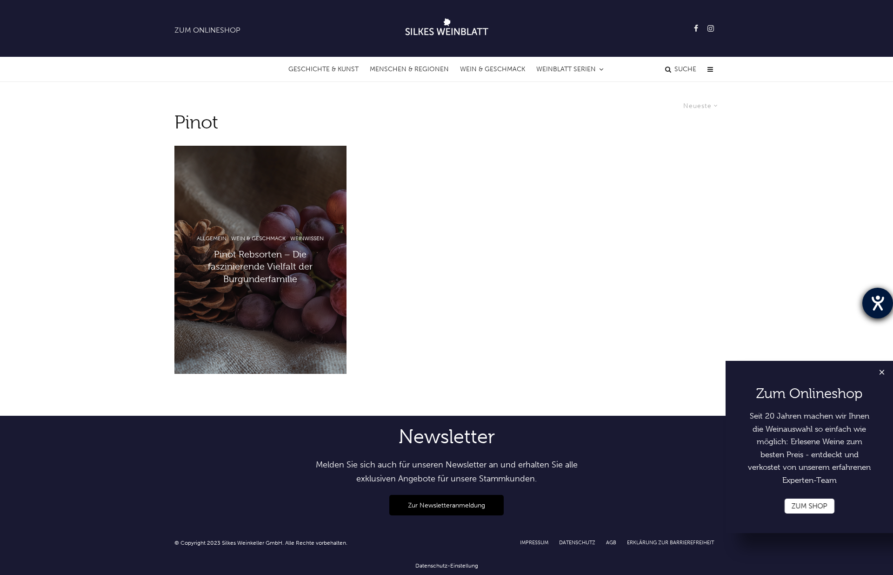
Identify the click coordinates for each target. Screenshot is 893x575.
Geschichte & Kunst (323, 69)
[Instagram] (711, 28)
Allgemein (212, 238)
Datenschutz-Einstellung (446, 565)
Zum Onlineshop (207, 30)
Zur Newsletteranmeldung (446, 505)
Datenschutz (577, 543)
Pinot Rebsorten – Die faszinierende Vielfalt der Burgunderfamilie (260, 266)
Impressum (534, 543)
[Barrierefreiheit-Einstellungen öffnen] (877, 303)
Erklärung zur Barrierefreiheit (670, 543)
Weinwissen (307, 238)
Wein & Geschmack (492, 69)
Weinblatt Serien (566, 69)
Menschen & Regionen (409, 69)
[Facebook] (696, 28)
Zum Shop (809, 506)
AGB (611, 543)
